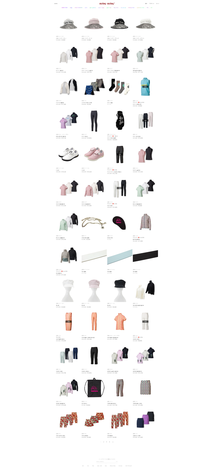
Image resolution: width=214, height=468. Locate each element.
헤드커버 (116, 7)
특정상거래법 (112, 465)
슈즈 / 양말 (101, 7)
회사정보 (120, 465)
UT (151, 7)
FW (147, 7)
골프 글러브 (93, 7)
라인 (88, 465)
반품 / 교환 (99, 465)
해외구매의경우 (128, 465)
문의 (83, 465)
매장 (93, 465)
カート (157, 3)
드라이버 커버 (140, 7)
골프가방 (109, 7)
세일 (71, 7)
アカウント (151, 3)
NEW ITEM (64, 7)
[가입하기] (116, 461)
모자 (86, 7)
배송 (106, 465)
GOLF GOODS (78, 7)
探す (146, 3)
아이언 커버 (131, 7)
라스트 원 (123, 7)
